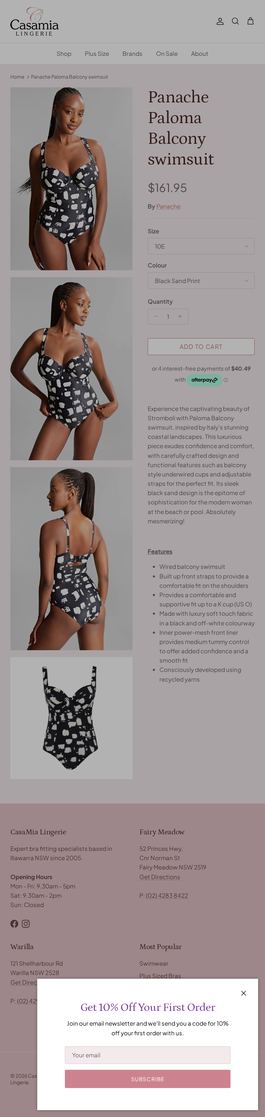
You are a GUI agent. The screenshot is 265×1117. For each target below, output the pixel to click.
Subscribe (148, 1079)
